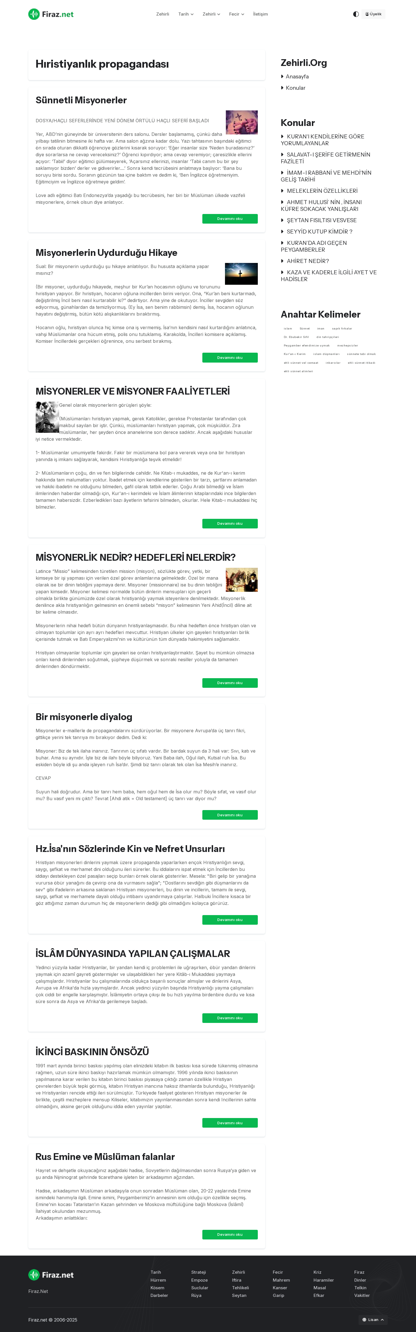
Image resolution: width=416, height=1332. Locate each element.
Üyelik (375, 14)
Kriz (317, 1272)
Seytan (239, 1295)
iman (321, 328)
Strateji (198, 1272)
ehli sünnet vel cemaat (301, 362)
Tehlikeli (240, 1287)
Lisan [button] (373, 1319)
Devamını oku (230, 218)
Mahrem (281, 1280)
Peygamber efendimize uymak (307, 345)
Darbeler (159, 1295)
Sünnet (305, 328)
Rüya (196, 1295)
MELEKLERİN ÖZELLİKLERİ (322, 190)
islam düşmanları (326, 354)
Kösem (157, 1287)
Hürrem (158, 1280)
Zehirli (162, 14)
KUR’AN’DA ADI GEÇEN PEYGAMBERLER (314, 246)
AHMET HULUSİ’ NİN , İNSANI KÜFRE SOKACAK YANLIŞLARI (321, 205)
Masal (320, 1287)
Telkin (360, 1287)
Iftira (236, 1280)
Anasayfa (297, 76)
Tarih (183, 14)
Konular (296, 87)
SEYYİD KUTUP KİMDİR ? (319, 231)
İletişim (260, 14)
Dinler (360, 1280)
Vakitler (362, 1295)
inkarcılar (333, 362)
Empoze (199, 1280)
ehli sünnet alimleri (298, 371)
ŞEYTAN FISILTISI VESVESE (321, 220)
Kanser (280, 1287)
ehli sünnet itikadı (362, 362)
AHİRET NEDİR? (307, 261)
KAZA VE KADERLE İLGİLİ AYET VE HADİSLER (329, 275)
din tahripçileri (327, 337)
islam (288, 328)
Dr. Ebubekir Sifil (296, 337)
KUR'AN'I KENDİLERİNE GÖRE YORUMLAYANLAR (322, 140)
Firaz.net (37, 1320)
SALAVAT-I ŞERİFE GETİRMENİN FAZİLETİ (325, 158)
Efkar (319, 1295)
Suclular (199, 1287)
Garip (278, 1295)
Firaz (359, 1272)
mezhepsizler (347, 345)
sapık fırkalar (342, 328)
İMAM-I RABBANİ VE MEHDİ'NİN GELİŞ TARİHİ (326, 176)
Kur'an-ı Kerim (295, 354)
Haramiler (324, 1280)
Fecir (234, 14)
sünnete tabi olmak (361, 354)
